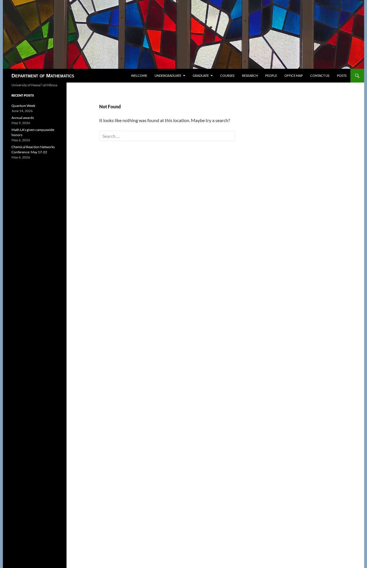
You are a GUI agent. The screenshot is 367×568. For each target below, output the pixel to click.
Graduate (201, 75)
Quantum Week (23, 105)
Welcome (139, 75)
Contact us (319, 75)
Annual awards (22, 117)
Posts (342, 75)
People (271, 75)
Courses (227, 75)
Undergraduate (168, 75)
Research (250, 75)
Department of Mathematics (42, 76)
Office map (293, 75)
